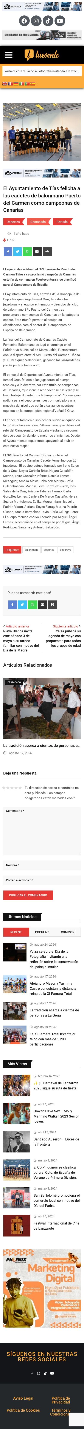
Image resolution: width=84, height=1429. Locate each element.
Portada (62, 222)
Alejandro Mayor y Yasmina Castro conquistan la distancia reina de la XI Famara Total (53, 988)
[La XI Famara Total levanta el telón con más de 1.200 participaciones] (14, 1035)
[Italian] (22, 83)
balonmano (31, 549)
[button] (8, 54)
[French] (10, 83)
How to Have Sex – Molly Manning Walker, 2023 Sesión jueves (56, 1116)
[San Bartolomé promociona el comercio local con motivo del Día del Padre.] (16, 1198)
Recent (16, 932)
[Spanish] (33, 83)
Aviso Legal (23, 1398)
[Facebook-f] (32, 1373)
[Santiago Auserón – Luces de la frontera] (16, 1141)
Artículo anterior (17, 626)
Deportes (13, 222)
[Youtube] (59, 20)
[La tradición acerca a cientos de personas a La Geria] (14, 1011)
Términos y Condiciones (61, 1412)
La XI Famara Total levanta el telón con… (38, 745)
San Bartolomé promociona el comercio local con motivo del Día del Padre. (57, 1200)
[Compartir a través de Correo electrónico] (37, 251)
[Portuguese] (27, 83)
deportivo (65, 549)
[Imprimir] (47, 251)
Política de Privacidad (61, 1400)
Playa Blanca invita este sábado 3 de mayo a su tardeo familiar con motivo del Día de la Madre (21, 641)
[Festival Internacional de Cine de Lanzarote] (16, 1225)
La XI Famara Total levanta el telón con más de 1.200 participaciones (52, 1039)
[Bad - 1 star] (4, 787)
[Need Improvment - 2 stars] (8, 787)
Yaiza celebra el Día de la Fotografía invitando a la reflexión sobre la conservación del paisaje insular (43, 71)
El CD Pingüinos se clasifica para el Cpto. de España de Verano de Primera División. (55, 1172)
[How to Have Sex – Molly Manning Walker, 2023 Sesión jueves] (16, 1113)
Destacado (38, 222)
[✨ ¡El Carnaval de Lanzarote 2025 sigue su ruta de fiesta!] (16, 1085)
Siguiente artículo (65, 626)
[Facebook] (24, 20)
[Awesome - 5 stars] (20, 787)
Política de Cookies (23, 1410)
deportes (49, 549)
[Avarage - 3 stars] (12, 787)
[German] (16, 83)
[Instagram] (36, 20)
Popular (42, 932)
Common (68, 932)
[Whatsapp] (27, 251)
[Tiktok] (48, 20)
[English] (5, 83)
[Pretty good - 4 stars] (16, 787)
